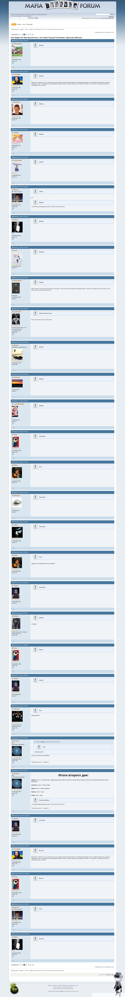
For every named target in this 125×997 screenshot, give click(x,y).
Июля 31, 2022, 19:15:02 (20, 738)
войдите (33, 14)
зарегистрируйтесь (42, 14)
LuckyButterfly (19, 404)
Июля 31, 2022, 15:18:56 (20, 216)
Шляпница (17, 43)
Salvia (16, 219)
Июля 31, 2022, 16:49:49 (20, 374)
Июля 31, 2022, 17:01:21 (20, 431)
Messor (16, 190)
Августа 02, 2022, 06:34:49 (20, 934)
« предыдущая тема (99, 32)
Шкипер (17, 495)
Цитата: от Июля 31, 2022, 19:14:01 (48, 742)
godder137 (17, 312)
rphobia (16, 709)
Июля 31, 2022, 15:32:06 (20, 247)
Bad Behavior (51, 991)
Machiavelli (17, 280)
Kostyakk (17, 74)
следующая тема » (109, 32)
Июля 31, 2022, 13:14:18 (20, 71)
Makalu (16, 616)
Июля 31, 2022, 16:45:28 (20, 308)
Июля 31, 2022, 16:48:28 (20, 342)
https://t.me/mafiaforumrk (107, 18)
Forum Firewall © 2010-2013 (66, 987)
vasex (16, 525)
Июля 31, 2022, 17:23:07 (20, 462)
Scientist (17, 377)
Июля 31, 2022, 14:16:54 (20, 157)
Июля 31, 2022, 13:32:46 (20, 99)
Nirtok (16, 345)
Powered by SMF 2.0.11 (53, 985)
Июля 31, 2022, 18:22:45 (20, 522)
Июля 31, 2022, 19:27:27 (20, 770)
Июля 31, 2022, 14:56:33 (20, 186)
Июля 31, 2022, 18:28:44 (20, 552)
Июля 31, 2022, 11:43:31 (20, 40)
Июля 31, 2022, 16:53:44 (20, 401)
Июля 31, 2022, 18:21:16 (20, 492)
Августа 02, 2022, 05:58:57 (20, 904)
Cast (15, 250)
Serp (15, 434)
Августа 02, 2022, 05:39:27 (20, 846)
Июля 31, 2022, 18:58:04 (20, 645)
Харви (16, 586)
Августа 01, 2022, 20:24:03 (20, 815)
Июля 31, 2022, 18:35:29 (20, 582)
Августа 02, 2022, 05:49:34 (20, 873)
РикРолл (17, 102)
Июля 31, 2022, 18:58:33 (20, 675)
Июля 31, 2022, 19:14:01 (20, 706)
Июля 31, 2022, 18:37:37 (20, 613)
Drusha (16, 741)
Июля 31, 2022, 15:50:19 (20, 277)
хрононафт (18, 160)
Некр (15, 465)
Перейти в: (101, 974)
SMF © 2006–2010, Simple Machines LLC (69, 985)
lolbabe (16, 132)
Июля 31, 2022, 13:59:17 (20, 129)
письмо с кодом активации (24, 16)
